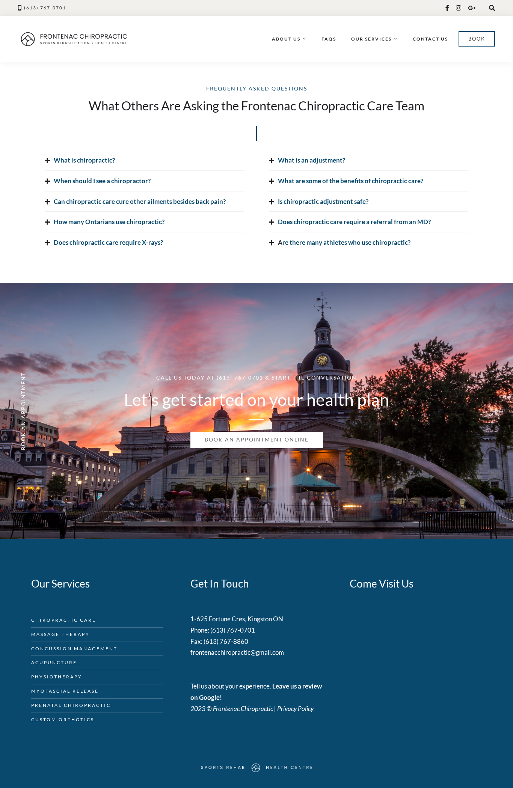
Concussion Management (74, 648)
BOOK (476, 39)
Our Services (371, 39)
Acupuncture (54, 662)
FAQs (328, 39)
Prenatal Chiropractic (71, 705)
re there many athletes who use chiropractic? (346, 242)
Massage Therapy (60, 634)
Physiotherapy (56, 677)
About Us (286, 39)
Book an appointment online (257, 440)
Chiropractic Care (63, 620)
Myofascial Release (65, 691)
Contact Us (430, 39)
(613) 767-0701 (45, 8)
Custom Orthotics (62, 719)
